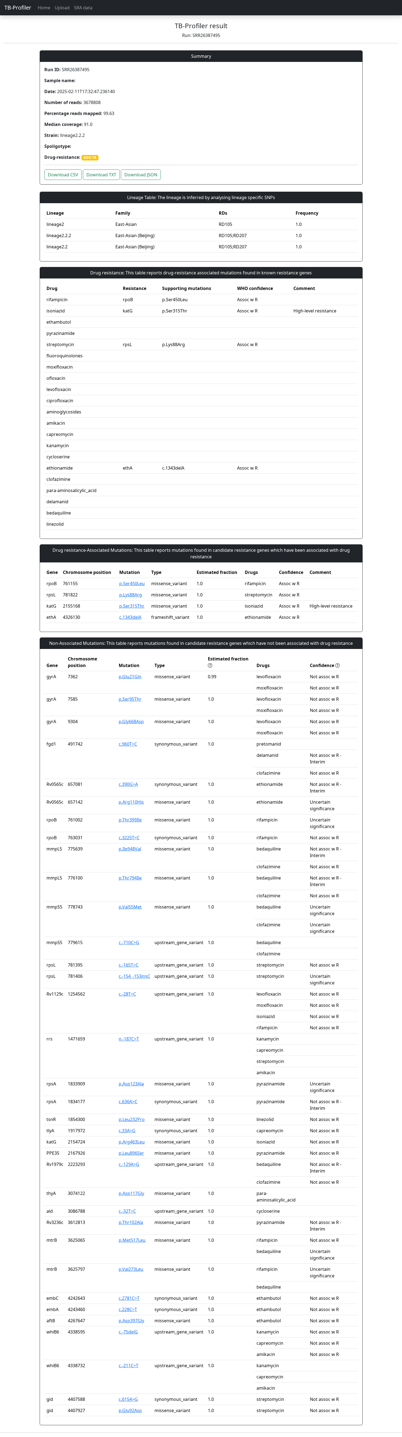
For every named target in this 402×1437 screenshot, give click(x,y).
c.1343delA (130, 617)
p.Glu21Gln (130, 677)
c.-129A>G (129, 1164)
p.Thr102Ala (131, 1222)
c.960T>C (128, 744)
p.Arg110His (131, 802)
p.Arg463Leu (132, 1142)
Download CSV (63, 175)
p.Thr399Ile (130, 820)
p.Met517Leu (132, 1240)
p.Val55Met (130, 907)
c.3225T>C (129, 838)
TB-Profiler (17, 7)
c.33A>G (127, 1131)
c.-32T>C (127, 1211)
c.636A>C (128, 1102)
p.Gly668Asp (131, 721)
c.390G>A (128, 784)
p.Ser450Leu (132, 583)
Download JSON (140, 175)
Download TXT (101, 175)
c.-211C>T (128, 1366)
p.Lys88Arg (130, 595)
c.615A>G (128, 1399)
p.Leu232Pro (132, 1119)
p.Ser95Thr (130, 699)
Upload (62, 8)
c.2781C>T (129, 1298)
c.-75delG (128, 1332)
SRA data (83, 8)
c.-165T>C (128, 965)
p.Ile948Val (130, 849)
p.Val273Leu (131, 1269)
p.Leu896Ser (131, 1153)
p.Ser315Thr (131, 606)
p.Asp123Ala (131, 1084)
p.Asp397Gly (131, 1321)
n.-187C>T (129, 1039)
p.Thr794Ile (130, 878)
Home (44, 8)
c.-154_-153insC (134, 976)
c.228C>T (128, 1309)
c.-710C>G (129, 942)
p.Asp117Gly (131, 1193)
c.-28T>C (127, 994)
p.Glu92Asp (130, 1410)
